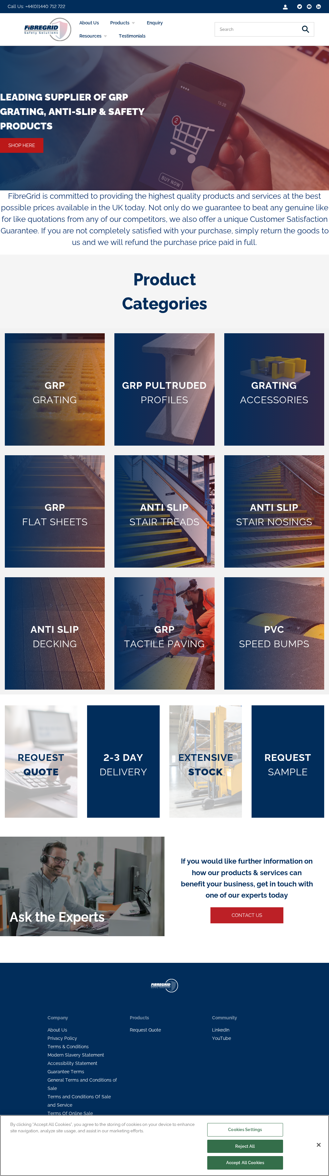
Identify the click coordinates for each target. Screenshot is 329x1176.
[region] (164, 1145)
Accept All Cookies (245, 1162)
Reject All (245, 1146)
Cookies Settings (245, 1129)
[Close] (319, 1145)
